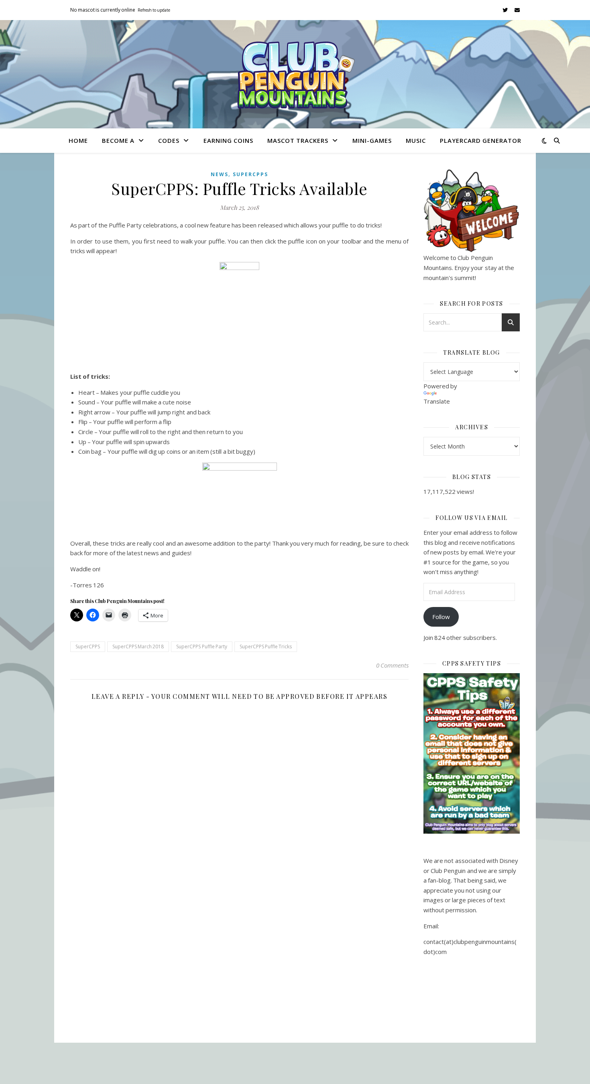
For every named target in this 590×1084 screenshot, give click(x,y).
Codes (168, 140)
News (219, 174)
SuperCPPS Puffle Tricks (266, 646)
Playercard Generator (480, 140)
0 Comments (392, 665)
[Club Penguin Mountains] (295, 74)
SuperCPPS (250, 174)
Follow (441, 617)
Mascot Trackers (297, 140)
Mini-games (372, 140)
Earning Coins (228, 140)
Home (78, 140)
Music (416, 140)
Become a (118, 140)
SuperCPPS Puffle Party (201, 646)
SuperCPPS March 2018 (138, 646)
